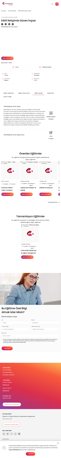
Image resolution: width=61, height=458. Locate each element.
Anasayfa (3, 10)
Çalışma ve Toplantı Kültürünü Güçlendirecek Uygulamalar (18, 416)
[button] (57, 4)
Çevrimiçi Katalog (7, 372)
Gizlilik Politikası (5, 439)
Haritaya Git (6, 385)
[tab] (8, 93)
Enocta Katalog (12, 10)
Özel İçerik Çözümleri (8, 375)
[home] (7, 4)
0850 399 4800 (7, 398)
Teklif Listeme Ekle (7, 58)
